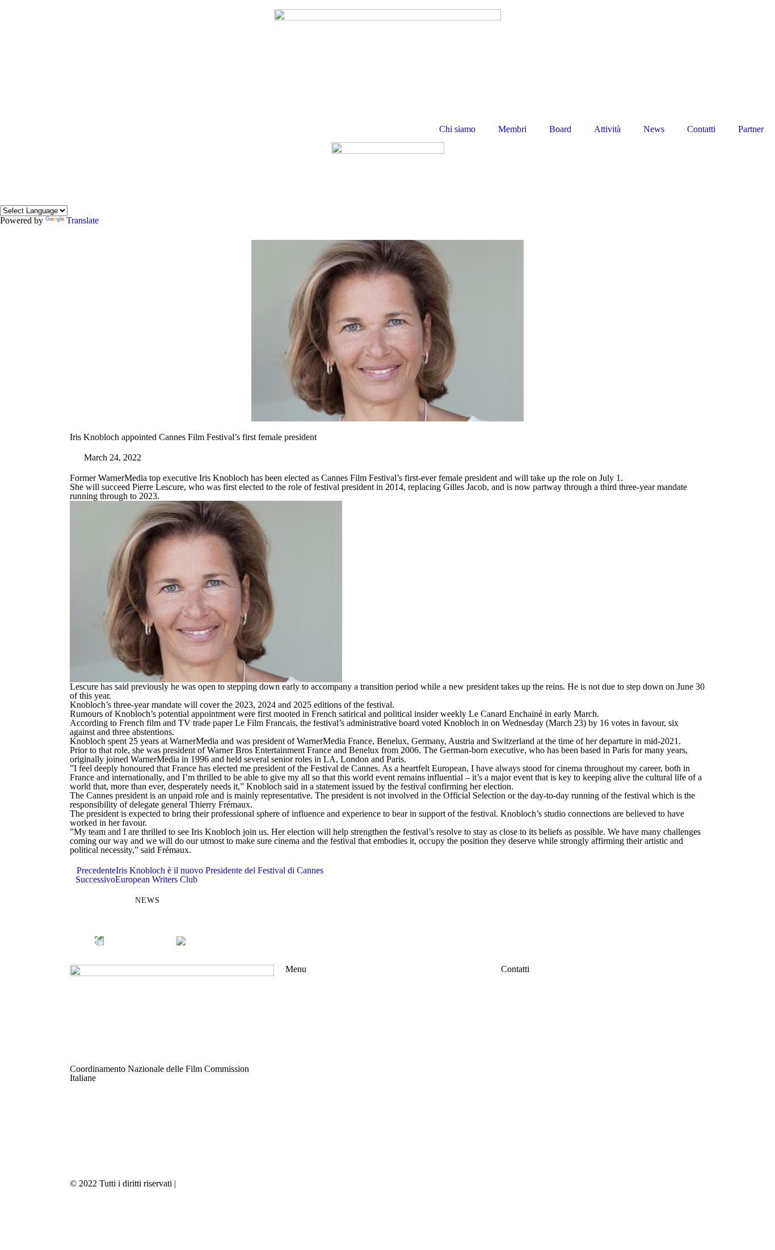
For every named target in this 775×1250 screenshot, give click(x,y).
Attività (607, 129)
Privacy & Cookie (210, 1183)
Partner (751, 129)
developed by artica (428, 1183)
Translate (82, 220)
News (653, 129)
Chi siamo (457, 129)
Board (560, 129)
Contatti (701, 129)
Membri (512, 129)
